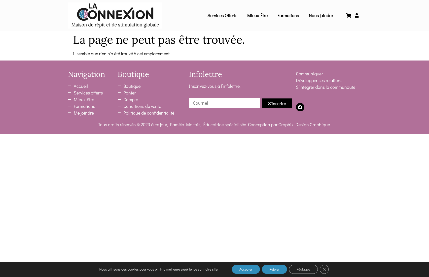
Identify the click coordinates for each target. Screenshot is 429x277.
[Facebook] (300, 107)
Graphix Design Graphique (304, 124)
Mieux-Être (257, 15)
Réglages (303, 269)
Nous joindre (321, 15)
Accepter (245, 269)
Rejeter (274, 269)
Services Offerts (222, 15)
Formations (288, 15)
